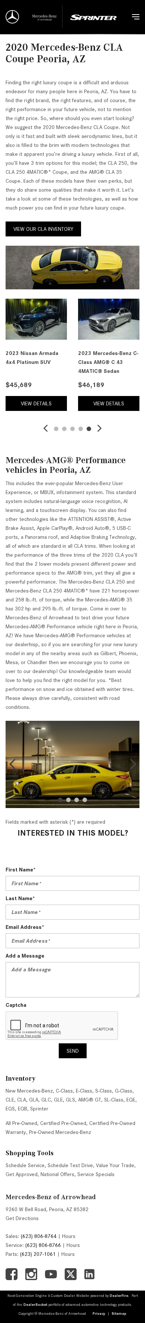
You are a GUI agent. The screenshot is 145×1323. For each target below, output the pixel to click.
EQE (130, 1100)
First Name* (21, 870)
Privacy (99, 1313)
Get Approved (22, 1174)
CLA (21, 1100)
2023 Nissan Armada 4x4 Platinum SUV (32, 357)
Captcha (16, 1005)
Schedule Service (25, 1165)
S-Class (103, 1091)
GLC (46, 1100)
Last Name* (20, 898)
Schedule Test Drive (70, 1165)
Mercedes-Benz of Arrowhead (51, 1197)
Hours (68, 1236)
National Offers (57, 1174)
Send (73, 1051)
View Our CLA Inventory (43, 229)
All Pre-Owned (21, 1123)
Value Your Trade (115, 1165)
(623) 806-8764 (39, 1236)
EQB (22, 1109)
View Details (36, 403)
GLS (70, 1100)
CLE (10, 1100)
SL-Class (113, 1100)
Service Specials (96, 1174)
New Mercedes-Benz (29, 1091)
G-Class (123, 1091)
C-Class (64, 1091)
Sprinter (39, 1109)
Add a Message (25, 956)
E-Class (84, 1091)
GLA (33, 1100)
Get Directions (22, 1218)
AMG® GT (89, 1100)
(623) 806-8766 (43, 1245)
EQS (10, 1109)
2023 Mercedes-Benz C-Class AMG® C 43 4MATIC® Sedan (108, 362)
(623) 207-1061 (38, 1254)
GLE (58, 1100)
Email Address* (25, 927)
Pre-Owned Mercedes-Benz (60, 1132)
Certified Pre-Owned (63, 1123)
